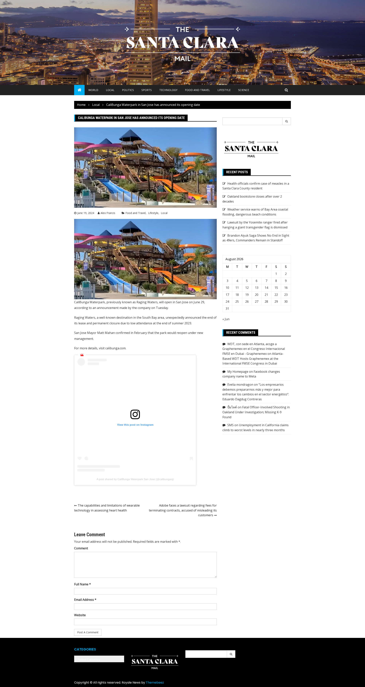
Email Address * (85, 600)
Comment (81, 548)
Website (80, 615)
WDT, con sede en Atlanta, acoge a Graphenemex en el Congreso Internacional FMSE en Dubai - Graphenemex (253, 349)
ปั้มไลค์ (232, 407)
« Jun (225, 319)
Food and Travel (197, 90)
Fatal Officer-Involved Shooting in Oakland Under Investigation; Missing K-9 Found (256, 412)
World (93, 90)
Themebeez (155, 682)
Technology (168, 90)
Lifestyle (224, 90)
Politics (128, 90)
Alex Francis (108, 213)
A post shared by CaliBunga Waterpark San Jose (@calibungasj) (135, 479)
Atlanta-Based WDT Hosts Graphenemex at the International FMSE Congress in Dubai (252, 358)
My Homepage (237, 371)
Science (243, 90)
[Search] (286, 121)
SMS (230, 425)
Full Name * (82, 584)
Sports (146, 90)
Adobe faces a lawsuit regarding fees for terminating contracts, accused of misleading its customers (183, 510)
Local (110, 90)
